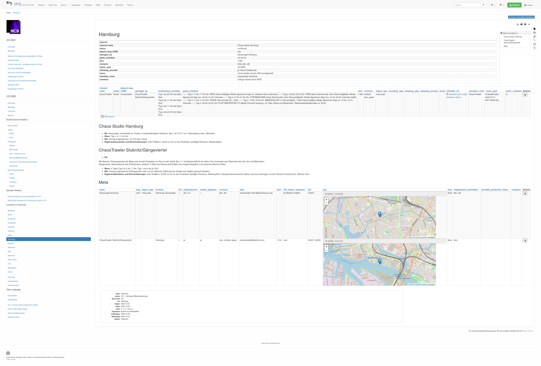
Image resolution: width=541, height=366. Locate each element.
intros (442, 90)
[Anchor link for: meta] (110, 182)
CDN (11, 137)
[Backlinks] (534, 36)
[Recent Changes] (518, 24)
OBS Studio (13, 149)
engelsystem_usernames (466, 189)
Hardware (76, 5)
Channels (11, 111)
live (180, 189)
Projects (88, 5)
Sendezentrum (13, 285)
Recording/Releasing (16, 170)
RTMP (11, 133)
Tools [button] (130, 5)
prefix (508, 90)
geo (325, 189)
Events (41, 5)
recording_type (396, 90)
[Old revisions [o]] (534, 32)
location (160, 189)
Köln (9, 251)
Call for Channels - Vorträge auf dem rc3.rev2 (25, 64)
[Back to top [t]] (534, 48)
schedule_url (452, 90)
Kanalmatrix (12, 295)
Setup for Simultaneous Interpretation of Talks (25, 56)
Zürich (10, 272)
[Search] (484, 5)
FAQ (98, 5)
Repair (11, 186)
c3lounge (11, 277)
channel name (103, 89)
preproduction (190, 189)
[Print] (525, 24)
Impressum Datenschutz (270, 343)
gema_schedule (190, 90)
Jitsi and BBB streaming (18, 157)
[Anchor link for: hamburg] (122, 33)
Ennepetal (12, 223)
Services (119, 5)
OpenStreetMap (421, 237)
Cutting (12, 178)
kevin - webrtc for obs (17, 153)
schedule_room (476, 90)
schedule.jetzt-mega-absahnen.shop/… (457, 96)
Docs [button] (63, 5)
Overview (11, 47)
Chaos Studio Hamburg (513, 36)
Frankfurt (11, 227)
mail (242, 189)
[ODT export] (534, 44)
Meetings (11, 51)
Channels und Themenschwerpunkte (22, 80)
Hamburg (16, 12)
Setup (11, 174)
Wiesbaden (12, 268)
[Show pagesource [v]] (534, 28)
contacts (368, 90)
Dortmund (11, 218)
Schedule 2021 (13, 84)
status (116, 90)
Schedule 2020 (13, 317)
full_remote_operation (294, 189)
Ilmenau (11, 243)
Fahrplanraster (13, 60)
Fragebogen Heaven (16, 76)
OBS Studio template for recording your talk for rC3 (27, 200)
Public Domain (11, 359)
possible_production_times (494, 189)
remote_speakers (208, 189)
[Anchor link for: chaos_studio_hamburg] (145, 126)
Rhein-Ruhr (12, 259)
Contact (107, 5)
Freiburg (11, 231)
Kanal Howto (13, 125)
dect (360, 90)
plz (309, 189)
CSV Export (109, 116)
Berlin (10, 214)
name (102, 189)
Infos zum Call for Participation (19, 72)
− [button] (326, 203)
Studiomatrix (12, 299)
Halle (10, 235)
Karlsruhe (11, 247)
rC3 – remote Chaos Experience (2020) (23, 305)
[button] (493, 4)
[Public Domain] (8, 353)
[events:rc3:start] (13, 27)
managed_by (141, 90)
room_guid (492, 90)
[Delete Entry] (525, 95)
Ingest (10, 129)
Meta (506, 46)
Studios (11, 115)
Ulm (9, 263)
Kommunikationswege (16, 313)
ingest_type (381, 90)
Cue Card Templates (16, 68)
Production (12, 141)
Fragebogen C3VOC (16, 89)
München (11, 255)
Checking (12, 182)
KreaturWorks (13, 281)
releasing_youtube (429, 90)
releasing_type (412, 90)
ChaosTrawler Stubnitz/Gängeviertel (512, 41)
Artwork (12, 145)
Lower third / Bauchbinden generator (23, 162)
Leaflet (410, 237)
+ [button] (326, 199)
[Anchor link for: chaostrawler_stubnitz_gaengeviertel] (169, 150)
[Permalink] (529, 24)
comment (517, 90)
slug (138, 189)
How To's (53, 5)
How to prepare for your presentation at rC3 (24, 196)
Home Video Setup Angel (17, 309)
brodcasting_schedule (169, 90)
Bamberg (11, 210)
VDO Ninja (13, 166)
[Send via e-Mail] (521, 24)
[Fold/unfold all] (534, 40)
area (450, 189)
